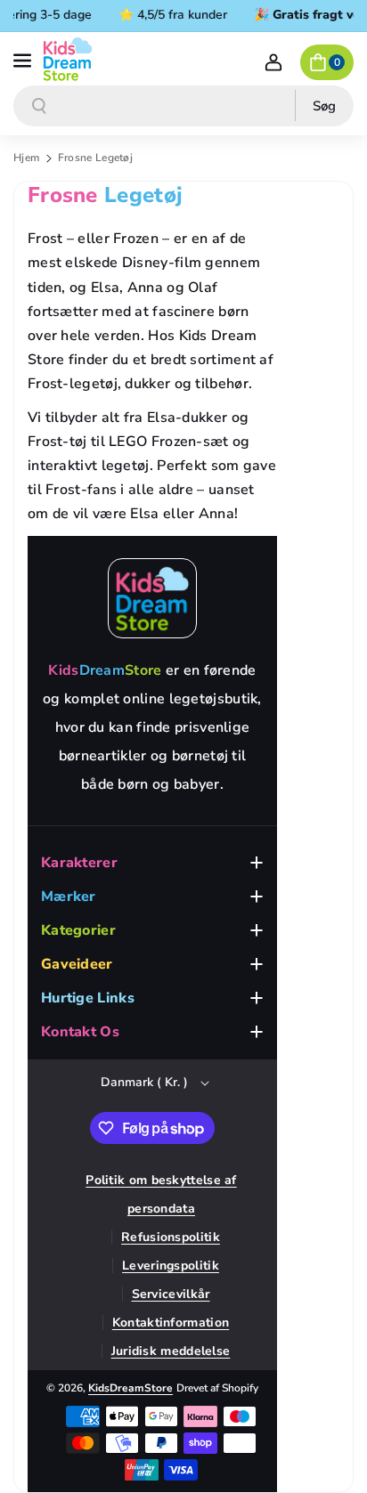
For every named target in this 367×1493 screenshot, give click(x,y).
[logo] (152, 598)
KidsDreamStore (130, 1388)
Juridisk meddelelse (171, 1351)
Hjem (26, 157)
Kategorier (78, 930)
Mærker (68, 896)
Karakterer (79, 862)
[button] (24, 58)
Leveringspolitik (170, 1265)
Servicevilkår (171, 1294)
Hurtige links (88, 998)
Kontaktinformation (170, 1322)
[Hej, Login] (273, 62)
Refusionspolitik (170, 1237)
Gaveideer (77, 964)
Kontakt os (80, 1032)
